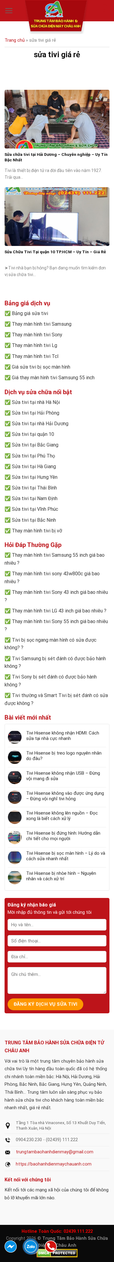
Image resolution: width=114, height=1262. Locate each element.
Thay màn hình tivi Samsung (41, 324)
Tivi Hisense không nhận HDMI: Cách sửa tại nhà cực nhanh (62, 735)
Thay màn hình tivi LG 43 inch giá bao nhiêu (57, 611)
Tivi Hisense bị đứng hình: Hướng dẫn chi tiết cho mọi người (63, 835)
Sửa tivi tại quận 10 (33, 434)
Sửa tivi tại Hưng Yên (34, 477)
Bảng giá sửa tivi (30, 313)
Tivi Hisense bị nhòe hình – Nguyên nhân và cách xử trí (61, 876)
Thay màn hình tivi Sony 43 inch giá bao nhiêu (60, 592)
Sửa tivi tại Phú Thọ (33, 456)
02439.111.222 (78, 1231)
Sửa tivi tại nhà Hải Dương (40, 423)
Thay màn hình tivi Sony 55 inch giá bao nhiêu (60, 621)
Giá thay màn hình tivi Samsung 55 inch (53, 377)
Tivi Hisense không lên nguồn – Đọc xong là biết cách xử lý (62, 815)
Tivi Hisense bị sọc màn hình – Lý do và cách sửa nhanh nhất (65, 855)
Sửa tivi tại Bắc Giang (35, 445)
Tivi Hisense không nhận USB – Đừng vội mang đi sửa (63, 775)
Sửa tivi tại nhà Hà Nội (36, 402)
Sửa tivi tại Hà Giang (34, 466)
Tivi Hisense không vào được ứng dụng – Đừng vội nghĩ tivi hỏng (65, 796)
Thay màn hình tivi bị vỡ (37, 531)
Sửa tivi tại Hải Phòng (35, 413)
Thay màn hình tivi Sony (37, 335)
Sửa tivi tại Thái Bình (34, 488)
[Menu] (9, 10)
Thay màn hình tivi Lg (34, 345)
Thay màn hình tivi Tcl (35, 356)
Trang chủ (15, 40)
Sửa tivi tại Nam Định (34, 498)
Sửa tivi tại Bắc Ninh (34, 520)
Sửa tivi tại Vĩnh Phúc (35, 509)
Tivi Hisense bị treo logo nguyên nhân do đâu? (64, 755)
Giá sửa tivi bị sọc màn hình (41, 367)
